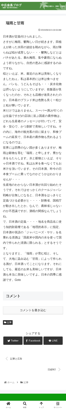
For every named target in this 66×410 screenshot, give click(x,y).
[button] (59, 335)
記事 (9, 322)
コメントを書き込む (33, 310)
